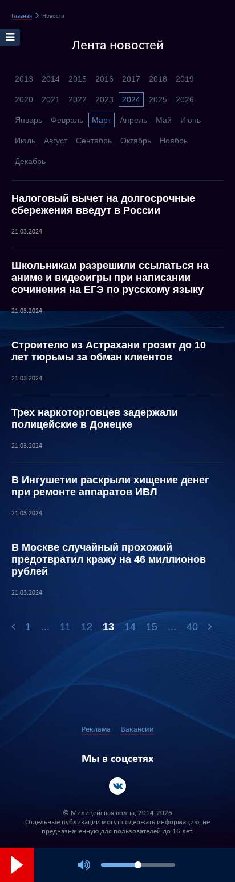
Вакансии (137, 729)
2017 (131, 78)
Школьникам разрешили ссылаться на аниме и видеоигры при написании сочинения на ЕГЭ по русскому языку (110, 277)
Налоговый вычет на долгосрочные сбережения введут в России (103, 204)
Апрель (133, 120)
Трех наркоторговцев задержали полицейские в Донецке (94, 418)
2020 (24, 99)
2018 (158, 78)
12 (86, 626)
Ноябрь (174, 140)
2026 (185, 99)
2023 (104, 99)
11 (65, 626)
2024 (131, 99)
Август (55, 140)
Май (164, 120)
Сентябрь (94, 140)
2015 (77, 78)
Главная (21, 16)
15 (151, 626)
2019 (185, 78)
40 (192, 626)
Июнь (190, 120)
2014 (51, 78)
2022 (77, 99)
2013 (24, 78)
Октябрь (135, 140)
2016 (104, 78)
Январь (28, 120)
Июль (25, 140)
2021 (51, 99)
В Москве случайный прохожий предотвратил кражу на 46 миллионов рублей (108, 559)
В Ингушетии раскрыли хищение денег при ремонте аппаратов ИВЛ (110, 486)
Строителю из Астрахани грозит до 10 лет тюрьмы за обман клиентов (108, 351)
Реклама (96, 729)
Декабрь (30, 161)
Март (101, 120)
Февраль (67, 120)
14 (130, 626)
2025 (158, 99)
